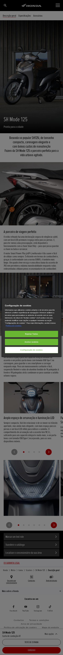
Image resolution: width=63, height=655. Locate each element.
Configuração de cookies (31, 350)
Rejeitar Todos (31, 334)
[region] (31, 327)
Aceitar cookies (31, 342)
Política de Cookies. (14, 326)
